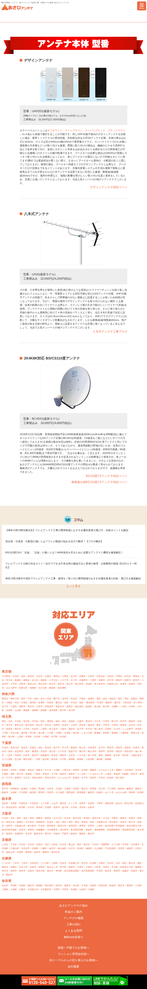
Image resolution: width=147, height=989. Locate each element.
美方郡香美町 (87, 871)
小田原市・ (128, 702)
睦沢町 (46, 759)
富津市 (110, 751)
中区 (30, 698)
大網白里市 (136, 755)
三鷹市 (93, 680)
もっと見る (73, 586)
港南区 (91, 698)
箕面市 (9, 833)
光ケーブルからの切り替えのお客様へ (73, 960)
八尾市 (99, 826)
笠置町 (20, 852)
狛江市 (69, 684)
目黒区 (82, 676)
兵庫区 (102, 863)
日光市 (31, 807)
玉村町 (13, 792)
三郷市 (63, 729)
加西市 (41, 867)
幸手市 (89, 729)
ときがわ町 (86, 733)
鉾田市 (93, 777)
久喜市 (26, 729)
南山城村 (62, 848)
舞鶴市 (46, 852)
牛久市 (48, 770)
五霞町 (5, 774)
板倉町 (24, 788)
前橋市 (99, 792)
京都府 (6, 840)
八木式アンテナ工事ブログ (110, 331)
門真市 (65, 833)
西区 (23, 698)
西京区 (87, 844)
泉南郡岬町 (99, 829)
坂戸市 (80, 729)
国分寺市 (42, 684)
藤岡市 (91, 792)
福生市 (61, 684)
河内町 (84, 770)
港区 (23, 676)
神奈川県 (8, 694)
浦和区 (50, 721)
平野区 (115, 818)
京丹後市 (135, 844)
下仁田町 (111, 788)
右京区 (31, 844)
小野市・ (98, 867)
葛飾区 (44, 680)
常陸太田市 (37, 777)
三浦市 (13, 706)
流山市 (52, 751)
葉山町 (97, 706)
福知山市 (10, 852)
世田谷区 (100, 676)
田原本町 (103, 885)
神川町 (11, 736)
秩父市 (115, 721)
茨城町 (22, 770)
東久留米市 (99, 684)
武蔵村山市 (112, 684)
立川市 (74, 680)
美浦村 (76, 777)
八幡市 (44, 848)
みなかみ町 (121, 792)
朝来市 (13, 871)
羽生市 (48, 725)
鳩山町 (76, 733)
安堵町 (74, 889)
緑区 (105, 698)
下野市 (99, 803)
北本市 (35, 729)
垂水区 (132, 863)
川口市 (97, 721)
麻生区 (59, 702)
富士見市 (53, 729)
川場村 (67, 788)
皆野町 (106, 733)
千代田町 (23, 792)
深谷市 (65, 725)
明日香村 (49, 885)
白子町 (63, 759)
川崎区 (9, 702)
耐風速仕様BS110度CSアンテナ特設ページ (99, 482)
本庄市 (9, 725)
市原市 (44, 751)
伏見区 (39, 844)
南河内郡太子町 (134, 826)
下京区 (13, 844)
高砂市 (9, 874)
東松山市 (19, 725)
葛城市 (112, 885)
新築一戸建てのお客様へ (73, 947)
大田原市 (34, 803)
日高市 (108, 729)
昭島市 (119, 680)
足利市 (5, 803)
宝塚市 (89, 867)
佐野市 (82, 803)
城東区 (39, 818)
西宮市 (108, 871)
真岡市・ (57, 807)
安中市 (5, 788)
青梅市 (102, 680)
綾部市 (37, 852)
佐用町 (93, 863)
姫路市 (71, 867)
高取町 (130, 885)
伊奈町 (138, 729)
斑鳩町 (39, 885)
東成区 (87, 818)
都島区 (20, 822)
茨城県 (6, 765)
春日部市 (29, 725)
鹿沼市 (63, 803)
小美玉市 (66, 770)
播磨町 (138, 867)
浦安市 (119, 751)
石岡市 (13, 770)
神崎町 (108, 755)
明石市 (5, 871)
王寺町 (84, 885)
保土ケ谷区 (46, 698)
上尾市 (74, 725)
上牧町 (13, 889)
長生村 (54, 759)
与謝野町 (105, 844)
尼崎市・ (107, 867)
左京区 (63, 844)
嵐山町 (41, 733)
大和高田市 (46, 889)
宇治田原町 (110, 848)
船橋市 (74, 747)
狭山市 (39, 725)
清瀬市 (89, 684)
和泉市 (31, 829)
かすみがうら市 (106, 770)
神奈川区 (14, 698)
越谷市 (91, 725)
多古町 (117, 755)
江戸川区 (53, 680)
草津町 (93, 788)
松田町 (9, 710)
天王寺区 (29, 822)
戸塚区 (82, 698)
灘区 (139, 863)
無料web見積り (73, 937)
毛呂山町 (14, 733)
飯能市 (132, 721)
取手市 (134, 774)
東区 (77, 822)
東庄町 (125, 755)
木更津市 (92, 747)
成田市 (127, 747)
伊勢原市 (49, 706)
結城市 (110, 777)
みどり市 (109, 792)
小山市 (54, 803)
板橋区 (18, 680)
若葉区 (33, 747)
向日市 (71, 848)
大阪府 (6, 813)
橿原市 (67, 885)
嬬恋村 (33, 792)
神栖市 (119, 770)
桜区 (43, 721)
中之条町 (60, 792)
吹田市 (22, 829)
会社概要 (73, 966)
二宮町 (123, 706)
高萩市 (63, 774)
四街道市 (128, 751)
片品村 (59, 788)
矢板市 (91, 807)
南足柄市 (79, 706)
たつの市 (6, 863)
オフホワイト (54, 130)
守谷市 (102, 777)
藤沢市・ (118, 702)
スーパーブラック (95, 130)
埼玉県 (6, 716)
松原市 (123, 822)
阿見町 (5, 770)
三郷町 (5, 889)
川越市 (80, 721)
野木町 (39, 807)
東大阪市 (113, 822)
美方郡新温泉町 (71, 871)
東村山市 (32, 684)
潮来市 (31, 770)
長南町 (80, 759)
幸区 (17, 702)
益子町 (65, 807)
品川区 (74, 676)
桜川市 (20, 774)
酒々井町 (92, 755)
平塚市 (100, 702)
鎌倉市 (109, 702)
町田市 (136, 680)
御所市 (31, 885)
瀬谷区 (112, 698)
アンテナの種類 (73, 918)
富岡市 (41, 792)
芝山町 (18, 759)
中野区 (119, 676)
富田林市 (51, 826)
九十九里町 (7, 759)
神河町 (59, 871)
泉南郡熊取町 (113, 829)
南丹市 (52, 848)
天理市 (56, 889)
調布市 (127, 680)
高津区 (33, 702)
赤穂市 (134, 871)
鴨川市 (82, 751)
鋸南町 (108, 759)
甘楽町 (76, 788)
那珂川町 (128, 803)
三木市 (16, 863)
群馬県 (6, 784)
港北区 (74, 698)
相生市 (50, 871)
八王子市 (64, 680)
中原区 (24, 702)
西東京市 (23, 688)
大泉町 (33, 788)
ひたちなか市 (64, 777)
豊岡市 (117, 871)
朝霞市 (123, 725)
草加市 (82, 725)
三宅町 (138, 885)
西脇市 (125, 871)
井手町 (125, 844)
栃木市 (119, 803)
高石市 (91, 833)
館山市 (82, 747)
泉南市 (89, 829)
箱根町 (35, 710)
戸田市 (106, 725)
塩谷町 (91, 803)
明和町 (132, 792)
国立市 (52, 684)
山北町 (18, 710)
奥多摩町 (62, 688)
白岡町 (46, 736)
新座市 (9, 729)
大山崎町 (98, 848)
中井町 (132, 706)
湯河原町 (53, 710)
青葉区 (134, 698)
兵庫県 (6, 858)
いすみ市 (81, 755)
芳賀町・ (49, 807)
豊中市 (48, 833)
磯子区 (56, 698)
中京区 (22, 844)
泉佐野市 (64, 829)
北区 (10, 721)
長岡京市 (55, 852)
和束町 (80, 848)
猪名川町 (40, 871)
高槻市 (82, 833)
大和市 (39, 706)
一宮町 (37, 759)
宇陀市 (65, 889)
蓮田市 (71, 729)
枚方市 (132, 822)
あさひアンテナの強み (73, 905)
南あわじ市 (52, 867)
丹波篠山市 (73, 863)
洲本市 (22, 871)
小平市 (13, 684)
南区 (36, 698)
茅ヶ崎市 (138, 702)
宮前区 (50, 702)
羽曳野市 (19, 833)
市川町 (115, 867)
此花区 (50, 822)
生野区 (132, 818)
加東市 (33, 867)
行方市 (9, 777)
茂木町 (82, 807)
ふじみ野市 (127, 729)
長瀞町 (115, 733)
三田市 (24, 863)
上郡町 (54, 863)
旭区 (98, 698)
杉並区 (127, 676)
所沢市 (123, 721)
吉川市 (117, 729)
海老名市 (60, 706)
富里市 (35, 755)
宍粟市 (80, 867)
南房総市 (45, 755)
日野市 (22, 684)
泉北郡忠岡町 (77, 829)
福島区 (123, 818)
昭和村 (121, 788)
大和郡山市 (33, 889)
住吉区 (67, 818)
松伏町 (63, 736)
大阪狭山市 (101, 822)
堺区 (70, 822)
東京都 (6, 671)
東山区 (71, 844)
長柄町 (71, 759)
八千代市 (62, 751)
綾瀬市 (89, 706)
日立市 (26, 777)
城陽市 (89, 848)
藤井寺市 (38, 833)
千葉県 (6, 743)
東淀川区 (96, 818)
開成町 (26, 710)
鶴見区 (5, 698)
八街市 (9, 755)
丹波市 (63, 863)
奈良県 (6, 881)
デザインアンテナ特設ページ (108, 187)
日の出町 (42, 688)
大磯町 (115, 706)
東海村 (117, 774)
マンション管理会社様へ (73, 953)
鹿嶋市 (93, 770)
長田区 (5, 867)
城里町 (28, 774)
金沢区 (65, 698)
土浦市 (108, 774)
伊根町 (35, 848)
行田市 (106, 721)
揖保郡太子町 (126, 867)
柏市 (27, 751)
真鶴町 (44, 710)
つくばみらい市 (95, 774)
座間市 (69, 706)
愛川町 (63, 710)
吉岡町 (140, 792)
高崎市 (138, 788)
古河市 (138, 770)
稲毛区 (24, 747)
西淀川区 (10, 822)
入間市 (115, 725)
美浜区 (48, 747)
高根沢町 (109, 803)
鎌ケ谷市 (92, 751)
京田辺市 (25, 848)
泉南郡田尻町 (128, 829)
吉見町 (67, 733)
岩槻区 (71, 721)
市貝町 (13, 803)
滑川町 (33, 733)
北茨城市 (128, 770)
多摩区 (41, 702)
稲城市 (132, 684)
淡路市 (31, 871)
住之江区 (57, 818)
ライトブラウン (73, 130)
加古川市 (23, 867)
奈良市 (5, 885)
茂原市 (119, 747)
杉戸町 (54, 736)
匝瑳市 (54, 755)
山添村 (82, 889)
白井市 (26, 755)
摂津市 (82, 826)
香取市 (63, 755)
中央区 (16, 676)
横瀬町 (97, 733)
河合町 (76, 885)
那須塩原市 (11, 807)
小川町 (50, 733)
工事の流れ (73, 924)
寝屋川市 (62, 826)
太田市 (50, 788)
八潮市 (44, 729)
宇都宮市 (23, 803)
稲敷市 (39, 770)
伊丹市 (84, 863)
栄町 (101, 755)
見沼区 (26, 721)
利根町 (125, 774)
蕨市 (98, 725)
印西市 (18, 755)
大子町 (54, 774)
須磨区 (13, 867)
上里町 (20, 736)
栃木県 (6, 798)
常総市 (46, 774)
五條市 (22, 889)
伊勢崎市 (14, 788)
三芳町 (5, 733)
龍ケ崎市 (120, 777)
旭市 (10, 751)
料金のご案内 (73, 911)
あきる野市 (11, 688)
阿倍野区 (40, 822)
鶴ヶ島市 (98, 729)
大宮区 (18, 721)
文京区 (39, 676)
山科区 (54, 844)
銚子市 (56, 747)
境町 (12, 774)
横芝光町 (27, 759)
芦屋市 (99, 871)
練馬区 (26, 680)
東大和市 (79, 684)
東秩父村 (135, 733)
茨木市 (28, 833)
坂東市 (18, 777)
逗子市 (5, 706)
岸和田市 (72, 826)
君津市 (102, 751)
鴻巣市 (56, 725)
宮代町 (37, 736)
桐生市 (84, 788)
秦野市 (22, 706)
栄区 (120, 698)
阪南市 (74, 833)
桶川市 (18, 729)
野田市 (110, 747)
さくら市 (72, 803)
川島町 (59, 733)
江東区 (65, 676)
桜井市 (59, 885)
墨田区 (56, 676)
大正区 (106, 818)
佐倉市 (136, 747)
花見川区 (14, 747)
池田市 (9, 826)
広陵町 (22, 885)
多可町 (63, 867)
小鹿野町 (124, 733)
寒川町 (106, 706)
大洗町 (56, 770)
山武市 (71, 755)
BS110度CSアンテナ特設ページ (106, 475)
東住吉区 (77, 818)
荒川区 (9, 680)
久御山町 (14, 848)
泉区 (126, 698)
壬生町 (74, 807)
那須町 (22, 807)
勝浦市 (35, 751)
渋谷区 (110, 676)
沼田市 (50, 792)
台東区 (48, 676)
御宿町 (99, 759)
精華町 (28, 852)
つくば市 (81, 774)
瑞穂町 (33, 688)
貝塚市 (56, 833)
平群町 (13, 885)
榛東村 (130, 788)
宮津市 (121, 848)
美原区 (84, 822)
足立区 (35, 680)
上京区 (5, 844)
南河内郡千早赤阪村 (114, 826)
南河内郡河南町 (9, 829)
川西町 (91, 889)
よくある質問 (73, 930)
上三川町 (45, 803)
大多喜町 (90, 759)
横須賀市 (90, 702)
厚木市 (31, 706)
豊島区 (136, 676)
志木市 (132, 725)
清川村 (71, 710)
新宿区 (31, 676)
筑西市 (71, 774)
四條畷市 (40, 829)
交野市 (91, 826)
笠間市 (76, 770)
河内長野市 (52, 829)
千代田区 (6, 676)
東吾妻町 (81, 792)
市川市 (65, 747)
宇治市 (95, 844)
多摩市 (123, 684)
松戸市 (102, 747)
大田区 (91, 676)
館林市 (5, 792)
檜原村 (52, 688)
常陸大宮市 (50, 777)
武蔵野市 (83, 680)
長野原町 (70, 792)
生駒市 (93, 885)
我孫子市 (72, 751)
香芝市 (121, 885)
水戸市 (84, 777)
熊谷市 (89, 721)
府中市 (110, 680)
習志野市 (19, 751)
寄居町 (28, 736)
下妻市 (37, 774)
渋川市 (102, 788)
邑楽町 (41, 788)
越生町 (24, 733)
